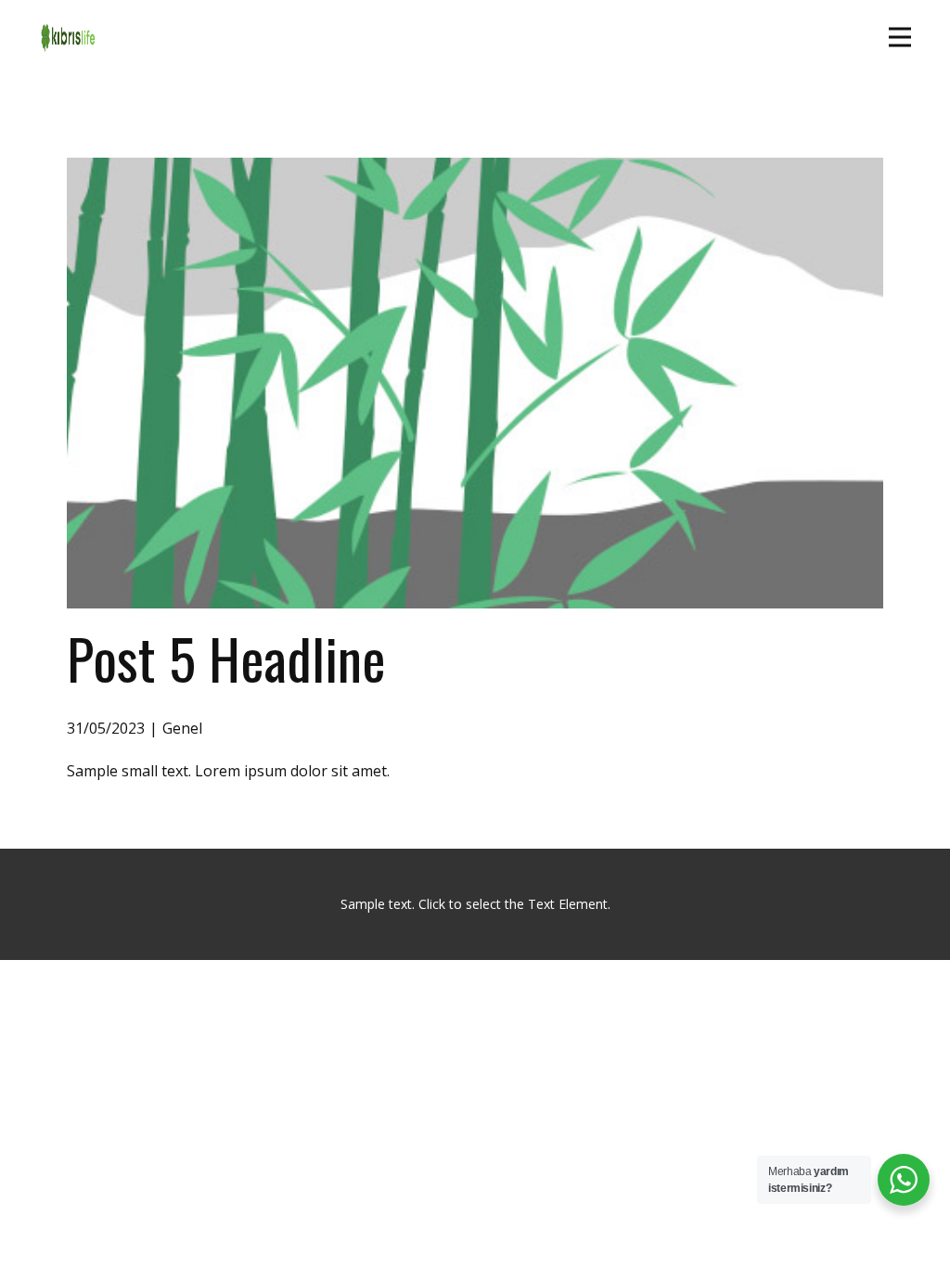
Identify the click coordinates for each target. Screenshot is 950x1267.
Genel (182, 728)
